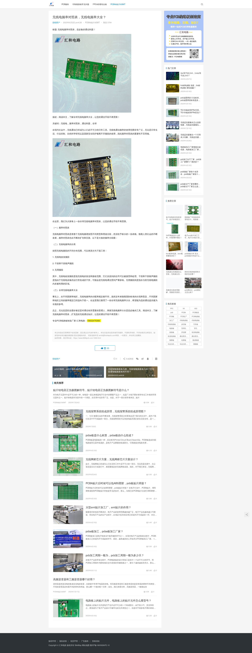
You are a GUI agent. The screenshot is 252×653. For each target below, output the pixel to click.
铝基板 (183, 340)
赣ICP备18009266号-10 (100, 645)
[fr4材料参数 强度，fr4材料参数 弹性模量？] (172, 85)
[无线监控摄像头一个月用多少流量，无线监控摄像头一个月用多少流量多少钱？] (172, 135)
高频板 (195, 344)
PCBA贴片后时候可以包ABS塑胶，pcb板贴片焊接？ (116, 483)
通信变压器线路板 (196, 336)
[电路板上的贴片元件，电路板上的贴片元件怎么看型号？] (68, 608)
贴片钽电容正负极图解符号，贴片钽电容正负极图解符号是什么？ (91, 390)
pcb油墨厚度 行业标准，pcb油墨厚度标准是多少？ (190, 100)
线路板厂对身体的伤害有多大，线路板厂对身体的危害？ (192, 218)
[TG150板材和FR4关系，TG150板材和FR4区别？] (172, 110)
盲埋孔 (183, 328)
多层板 (183, 324)
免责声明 (74, 641)
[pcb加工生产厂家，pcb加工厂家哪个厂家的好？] (172, 159)
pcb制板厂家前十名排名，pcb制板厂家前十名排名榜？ (190, 174)
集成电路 (196, 340)
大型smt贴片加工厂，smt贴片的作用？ (108, 507)
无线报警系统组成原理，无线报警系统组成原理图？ (116, 411)
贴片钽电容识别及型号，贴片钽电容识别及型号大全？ (173, 218)
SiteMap (78, 645)
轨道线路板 (172, 336)
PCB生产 (183, 316)
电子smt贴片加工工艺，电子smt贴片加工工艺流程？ (193, 236)
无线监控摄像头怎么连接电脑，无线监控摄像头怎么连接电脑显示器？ (190, 125)
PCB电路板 (196, 316)
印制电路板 (184, 320)
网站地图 (85, 645)
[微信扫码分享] (137, 358)
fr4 (184, 308)
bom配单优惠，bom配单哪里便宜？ (174, 254)
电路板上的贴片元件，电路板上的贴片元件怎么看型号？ (118, 600)
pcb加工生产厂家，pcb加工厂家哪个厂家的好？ (190, 160)
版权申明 (52, 641)
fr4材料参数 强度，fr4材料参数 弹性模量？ (190, 86)
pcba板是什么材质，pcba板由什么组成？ (110, 435)
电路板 (171, 328)
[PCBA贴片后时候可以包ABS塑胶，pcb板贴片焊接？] (68, 490)
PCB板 (171, 316)
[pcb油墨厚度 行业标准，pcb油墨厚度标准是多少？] (172, 98)
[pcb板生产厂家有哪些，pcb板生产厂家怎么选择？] (172, 184)
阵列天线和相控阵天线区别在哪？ (192, 273)
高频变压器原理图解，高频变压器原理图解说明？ (173, 291)
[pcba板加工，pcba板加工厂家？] (68, 538)
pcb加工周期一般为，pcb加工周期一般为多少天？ (115, 555)
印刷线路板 (172, 324)
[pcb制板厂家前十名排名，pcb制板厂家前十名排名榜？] (172, 171)
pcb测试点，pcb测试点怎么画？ (192, 291)
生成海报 (129, 358)
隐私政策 (63, 641)
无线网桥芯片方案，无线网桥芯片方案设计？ (112, 459)
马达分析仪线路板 (184, 344)
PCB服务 (65, 4)
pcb (171, 312)
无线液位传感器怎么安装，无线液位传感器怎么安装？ (173, 273)
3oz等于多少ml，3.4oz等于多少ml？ (190, 74)
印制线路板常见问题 (81, 4)
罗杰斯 (183, 332)
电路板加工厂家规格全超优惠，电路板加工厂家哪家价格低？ (190, 149)
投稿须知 (95, 641)
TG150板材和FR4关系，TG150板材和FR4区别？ (190, 111)
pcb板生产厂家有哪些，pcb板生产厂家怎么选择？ (190, 186)
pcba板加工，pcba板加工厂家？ (104, 531)
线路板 (171, 332)
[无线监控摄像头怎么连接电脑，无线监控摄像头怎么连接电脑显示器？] (172, 122)
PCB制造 (196, 312)
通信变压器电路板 (184, 336)
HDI (195, 308)
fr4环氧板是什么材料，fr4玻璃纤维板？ (174, 236)
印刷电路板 (196, 320)
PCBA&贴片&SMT (118, 4)
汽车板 (195, 324)
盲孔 (195, 328)
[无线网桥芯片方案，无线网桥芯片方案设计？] (68, 466)
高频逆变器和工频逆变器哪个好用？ (74, 579)
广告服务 (85, 641)
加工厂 (171, 320)
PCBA (184, 312)
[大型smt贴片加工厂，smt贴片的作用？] (68, 514)
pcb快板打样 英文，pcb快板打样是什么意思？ (193, 254)
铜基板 (171, 340)
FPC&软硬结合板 (100, 4)
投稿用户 (56, 22)
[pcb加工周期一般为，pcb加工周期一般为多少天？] (68, 562)
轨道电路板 (196, 332)
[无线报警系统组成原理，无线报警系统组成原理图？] (68, 418)
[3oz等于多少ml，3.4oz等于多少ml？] (172, 73)
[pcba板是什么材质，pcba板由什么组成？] (68, 442)
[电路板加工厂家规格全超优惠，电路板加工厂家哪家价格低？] (172, 147)
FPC (171, 308)
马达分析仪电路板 (172, 344)
